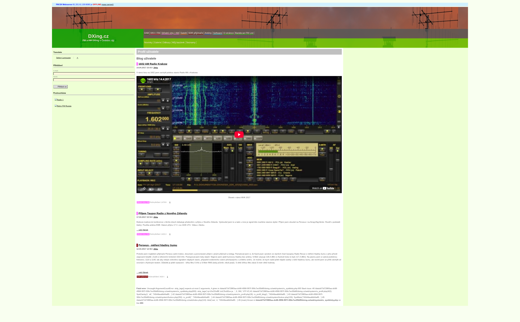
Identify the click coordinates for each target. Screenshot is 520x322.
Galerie (157, 42)
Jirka (155, 68)
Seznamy (191, 42)
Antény (208, 33)
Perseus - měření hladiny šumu (158, 245)
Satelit (184, 33)
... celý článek (142, 230)
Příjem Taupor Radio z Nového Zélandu (163, 213)
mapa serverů (107, 4)
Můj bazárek (178, 42)
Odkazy (167, 42)
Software (217, 33)
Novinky (148, 42)
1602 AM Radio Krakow (153, 63)
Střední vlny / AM (170, 33)
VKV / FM (155, 33)
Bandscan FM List (244, 33)
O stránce (229, 33)
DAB (146, 33)
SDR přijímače (195, 33)
